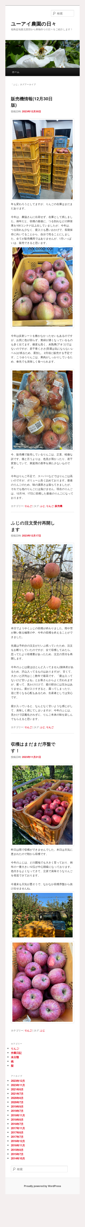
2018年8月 (17, 1119)
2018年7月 (17, 1124)
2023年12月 (18, 1081)
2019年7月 (17, 1111)
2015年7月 (17, 1154)
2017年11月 (18, 1128)
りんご (28, 506)
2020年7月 (17, 1102)
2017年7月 (17, 1137)
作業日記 (16, 1053)
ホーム (15, 72)
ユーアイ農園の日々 (33, 23)
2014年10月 (18, 1158)
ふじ (42, 506)
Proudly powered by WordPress (42, 1186)
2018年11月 (18, 1115)
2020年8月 (17, 1098)
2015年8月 (17, 1150)
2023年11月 (18, 1085)
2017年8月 (17, 1132)
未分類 (15, 1057)
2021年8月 (17, 1089)
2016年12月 (18, 1141)
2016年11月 (18, 1145)
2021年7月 (17, 1093)
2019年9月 (17, 1106)
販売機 (58, 506)
